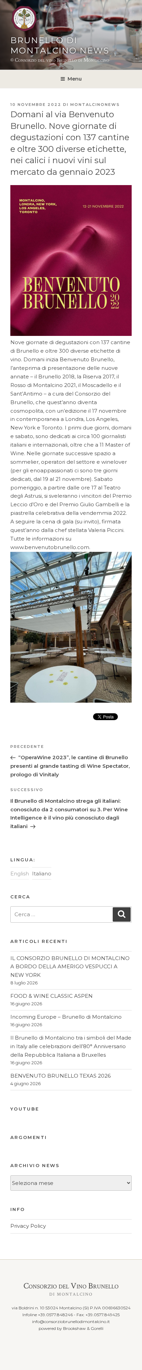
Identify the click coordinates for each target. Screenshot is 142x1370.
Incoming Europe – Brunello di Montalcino (66, 1017)
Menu (75, 79)
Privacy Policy (28, 1226)
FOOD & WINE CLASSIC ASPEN (51, 996)
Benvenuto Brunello (86, 359)
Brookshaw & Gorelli (83, 1328)
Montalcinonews (95, 104)
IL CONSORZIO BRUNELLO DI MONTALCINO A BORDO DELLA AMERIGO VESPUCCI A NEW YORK (70, 967)
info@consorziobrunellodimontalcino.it (71, 1321)
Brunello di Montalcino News (59, 45)
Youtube (24, 1109)
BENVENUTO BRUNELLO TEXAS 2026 (60, 1075)
